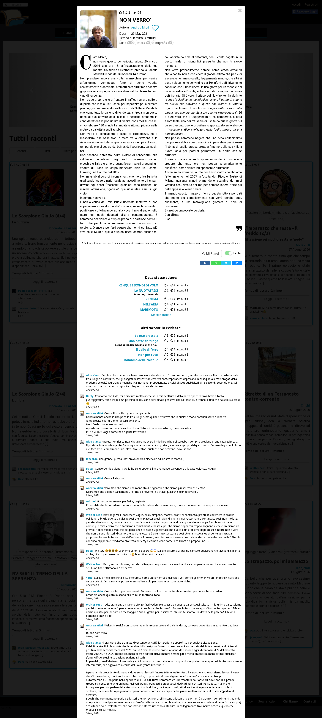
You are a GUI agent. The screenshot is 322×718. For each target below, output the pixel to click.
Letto (237, 253)
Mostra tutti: (161, 315)
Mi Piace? (212, 253)
